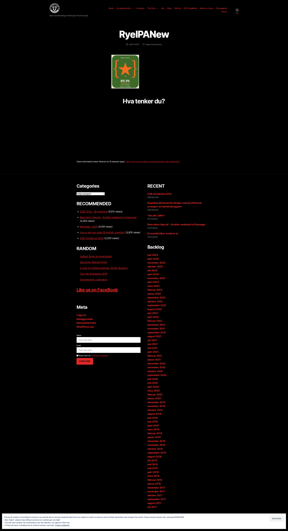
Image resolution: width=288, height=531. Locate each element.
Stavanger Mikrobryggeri (93, 262)
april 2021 (153, 351)
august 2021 (154, 336)
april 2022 (153, 317)
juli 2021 (152, 340)
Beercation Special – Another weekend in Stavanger (108, 217)
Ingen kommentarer (154, 44)
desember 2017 (156, 487)
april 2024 (153, 274)
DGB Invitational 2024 (92, 238)
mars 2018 (153, 476)
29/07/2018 (134, 44)
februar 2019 (154, 433)
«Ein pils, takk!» (156, 215)
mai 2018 (152, 468)
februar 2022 (154, 320)
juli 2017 (152, 507)
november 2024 (156, 262)
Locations (140, 8)
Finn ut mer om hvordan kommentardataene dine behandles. (153, 161)
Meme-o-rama (206, 8)
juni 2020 (152, 379)
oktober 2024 (155, 266)
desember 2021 (156, 324)
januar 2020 (154, 398)
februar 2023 (154, 289)
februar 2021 (154, 355)
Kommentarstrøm (86, 322)
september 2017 (156, 499)
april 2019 (153, 425)
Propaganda (221, 8)
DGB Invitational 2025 (159, 194)
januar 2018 (154, 483)
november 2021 (156, 328)
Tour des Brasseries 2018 (93, 273)
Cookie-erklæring (62, 525)
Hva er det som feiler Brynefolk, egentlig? (102, 232)
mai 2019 (152, 421)
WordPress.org (85, 326)
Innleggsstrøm (84, 319)
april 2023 (153, 282)
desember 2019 (156, 402)
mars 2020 (153, 390)
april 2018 (153, 472)
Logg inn (81, 315)
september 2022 (156, 305)
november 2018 (156, 445)
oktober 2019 (155, 410)
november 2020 (156, 367)
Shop (169, 8)
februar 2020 (154, 394)
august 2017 (154, 503)
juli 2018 (152, 460)
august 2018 (154, 456)
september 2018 (156, 452)
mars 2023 (153, 286)
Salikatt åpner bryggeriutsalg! (96, 256)
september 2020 (156, 375)
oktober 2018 (155, 448)
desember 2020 (156, 363)
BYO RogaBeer (190, 8)
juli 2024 (152, 270)
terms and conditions (99, 355)
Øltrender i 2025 (89, 226)
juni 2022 (152, 313)
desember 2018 (156, 441)
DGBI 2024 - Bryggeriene (94, 211)
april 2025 (153, 258)
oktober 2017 (154, 495)
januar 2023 (154, 293)
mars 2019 (153, 429)
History (178, 8)
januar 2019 (154, 437)
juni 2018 (152, 464)
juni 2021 (152, 344)
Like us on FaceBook (97, 289)
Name (78, 335)
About (224, 11)
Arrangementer (124, 8)
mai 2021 (152, 348)
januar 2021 (154, 359)
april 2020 (153, 386)
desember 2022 (156, 297)
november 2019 (156, 406)
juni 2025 (152, 255)
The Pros (151, 8)
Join (162, 8)
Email (78, 345)
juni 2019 (152, 417)
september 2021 (156, 332)
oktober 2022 (155, 301)
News (111, 8)
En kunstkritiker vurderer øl (162, 233)
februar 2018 (154, 480)
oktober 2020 (155, 371)
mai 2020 (152, 383)
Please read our (93, 355)
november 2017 (156, 491)
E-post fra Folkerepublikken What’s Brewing (104, 268)
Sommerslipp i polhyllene (93, 279)
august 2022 (154, 309)
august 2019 (154, 414)
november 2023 (156, 278)
